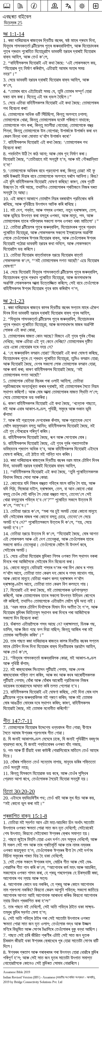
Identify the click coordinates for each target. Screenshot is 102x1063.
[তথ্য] (34, 5)
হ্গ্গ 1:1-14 (13, 34)
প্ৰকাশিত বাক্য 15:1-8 (25, 816)
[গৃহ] (7, 5)
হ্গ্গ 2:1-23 (13, 301)
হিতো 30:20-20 (19, 791)
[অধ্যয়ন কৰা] (20, 5)
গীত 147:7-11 (17, 721)
